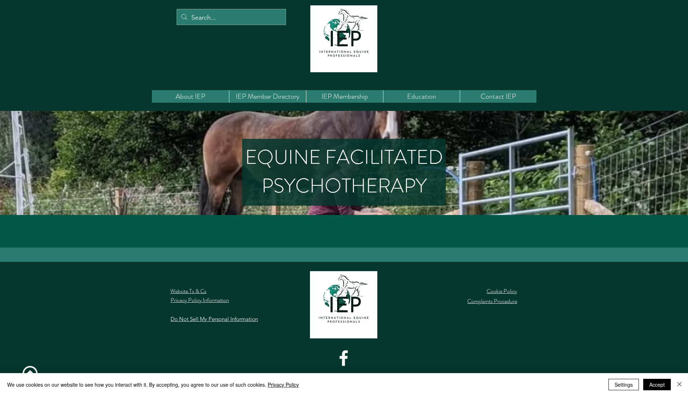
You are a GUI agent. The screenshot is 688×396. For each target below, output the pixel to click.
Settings (624, 384)
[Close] (679, 384)
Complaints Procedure (492, 301)
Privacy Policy (283, 384)
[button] (267, 96)
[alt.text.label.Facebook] (343, 358)
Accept (657, 384)
